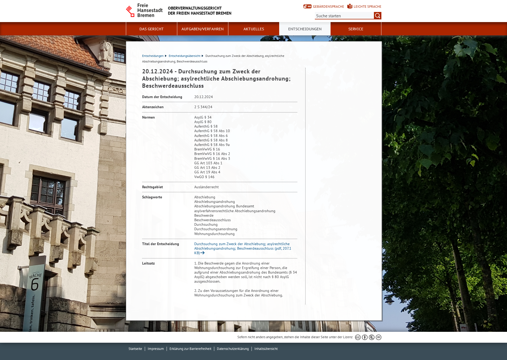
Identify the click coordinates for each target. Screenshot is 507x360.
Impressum (156, 348)
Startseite (135, 348)
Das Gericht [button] (151, 29)
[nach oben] (490, 343)
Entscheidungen (153, 56)
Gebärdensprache (328, 6)
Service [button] (355, 29)
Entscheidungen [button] (304, 29)
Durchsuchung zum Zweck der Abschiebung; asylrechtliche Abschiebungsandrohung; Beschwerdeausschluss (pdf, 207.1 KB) (242, 248)
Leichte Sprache (367, 6)
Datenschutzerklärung (233, 348)
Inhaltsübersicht (266, 348)
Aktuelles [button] (254, 29)
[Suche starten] (377, 15)
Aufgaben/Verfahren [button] (203, 29)
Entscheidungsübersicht (184, 56)
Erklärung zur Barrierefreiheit (190, 348)
